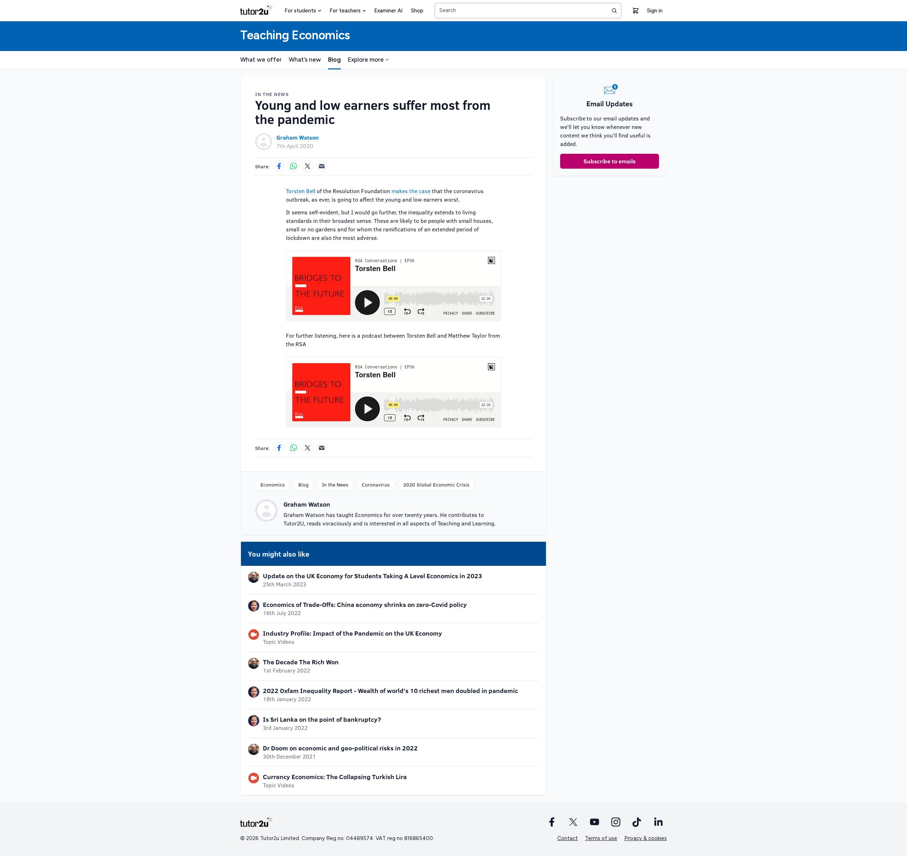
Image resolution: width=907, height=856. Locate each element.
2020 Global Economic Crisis (436, 484)
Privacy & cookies (645, 838)
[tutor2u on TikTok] (637, 821)
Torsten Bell (300, 191)
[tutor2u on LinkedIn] (658, 821)
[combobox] (528, 10)
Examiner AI (388, 10)
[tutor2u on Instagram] (615, 821)
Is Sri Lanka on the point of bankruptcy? (322, 719)
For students (300, 10)
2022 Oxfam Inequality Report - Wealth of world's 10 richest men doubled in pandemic (390, 690)
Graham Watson (297, 137)
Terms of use (601, 838)
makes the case (410, 191)
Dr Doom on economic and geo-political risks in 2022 (340, 748)
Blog (334, 59)
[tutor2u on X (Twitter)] (573, 821)
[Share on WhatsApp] (293, 166)
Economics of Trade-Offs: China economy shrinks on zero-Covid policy (365, 604)
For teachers (345, 10)
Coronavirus (376, 484)
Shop (417, 10)
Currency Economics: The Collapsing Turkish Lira (335, 776)
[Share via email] (321, 166)
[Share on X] (307, 166)
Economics (272, 484)
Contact (567, 838)
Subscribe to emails (610, 161)
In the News (335, 484)
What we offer (261, 59)
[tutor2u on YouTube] (594, 821)
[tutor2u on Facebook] (551, 821)
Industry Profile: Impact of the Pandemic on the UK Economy (352, 633)
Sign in (655, 10)
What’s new (305, 59)
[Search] (614, 11)
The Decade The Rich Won (301, 662)
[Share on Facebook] (279, 166)
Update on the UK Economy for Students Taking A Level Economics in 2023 (372, 575)
